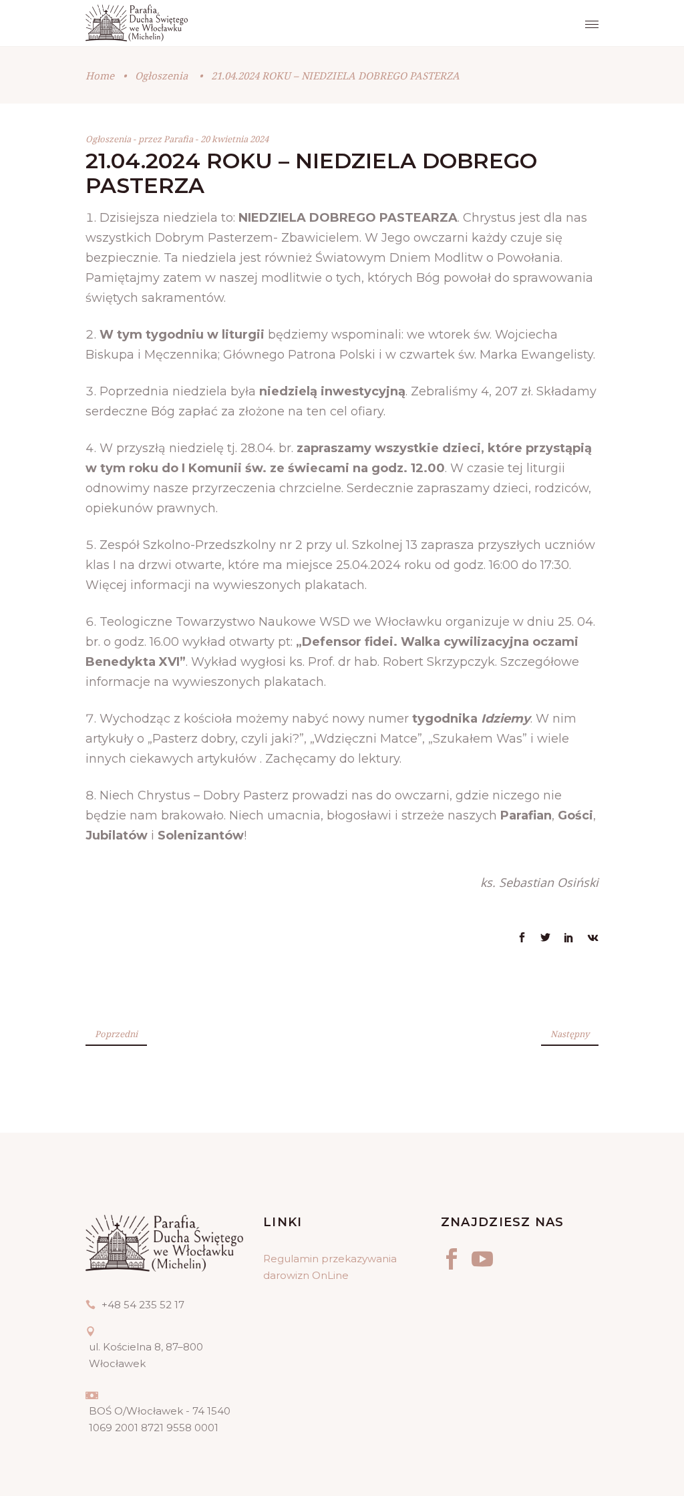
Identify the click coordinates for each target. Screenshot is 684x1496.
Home (100, 75)
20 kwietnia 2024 (234, 139)
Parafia (179, 139)
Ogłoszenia (161, 75)
